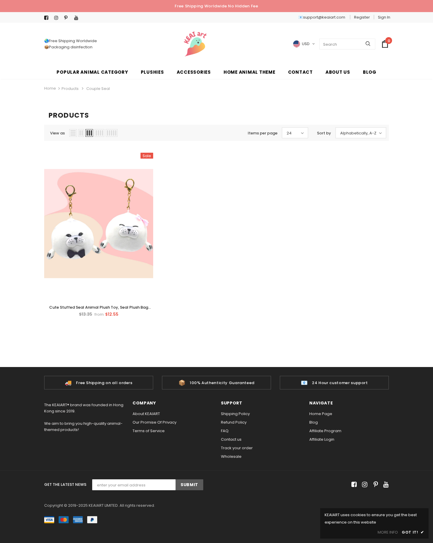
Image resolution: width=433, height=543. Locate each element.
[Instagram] (58, 18)
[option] (99, 382)
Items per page (262, 133)
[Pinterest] (68, 18)
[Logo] (195, 44)
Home (50, 88)
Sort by (324, 133)
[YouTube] (78, 18)
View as (57, 133)
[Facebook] (48, 18)
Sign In (384, 17)
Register (362, 17)
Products (70, 88)
